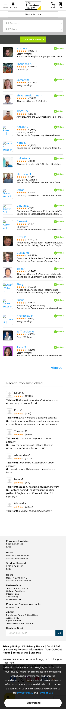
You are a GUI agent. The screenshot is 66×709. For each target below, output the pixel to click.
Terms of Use (45, 693)
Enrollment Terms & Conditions (22, 615)
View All (57, 367)
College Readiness (15, 591)
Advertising (12, 596)
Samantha (23, 79)
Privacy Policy (25, 693)
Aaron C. (22, 127)
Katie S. (21, 142)
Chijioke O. (23, 158)
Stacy (20, 284)
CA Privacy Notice (33, 646)
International (12, 594)
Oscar (20, 189)
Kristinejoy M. (25, 315)
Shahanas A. (24, 64)
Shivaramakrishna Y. (29, 95)
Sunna (20, 300)
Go (59, 632)
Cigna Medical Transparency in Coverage (19, 622)
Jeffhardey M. (25, 331)
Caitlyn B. (23, 205)
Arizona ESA (12, 607)
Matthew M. (24, 174)
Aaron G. (22, 221)
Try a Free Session (33, 39)
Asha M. (22, 347)
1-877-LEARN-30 (14, 544)
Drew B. (22, 237)
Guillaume (23, 252)
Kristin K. (22, 48)
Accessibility (12, 618)
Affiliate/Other (13, 599)
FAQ (8, 547)
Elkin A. (21, 268)
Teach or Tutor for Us (17, 588)
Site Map (36, 652)
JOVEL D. (23, 111)
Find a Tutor (32, 14)
